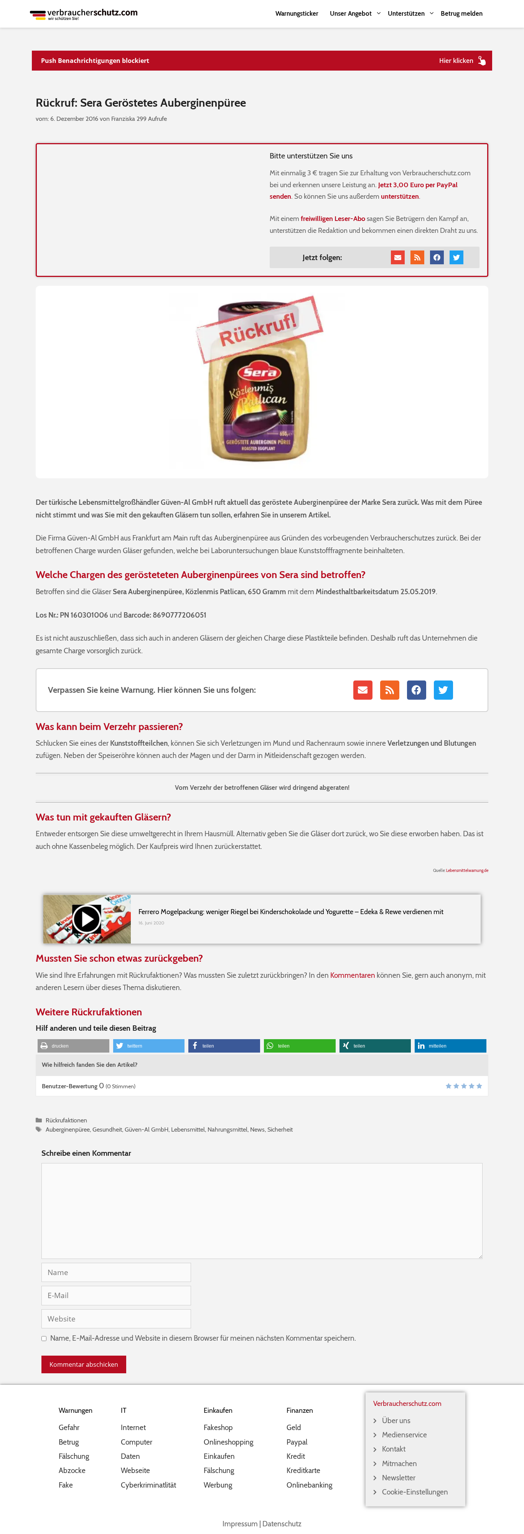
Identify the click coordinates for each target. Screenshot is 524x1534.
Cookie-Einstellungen (415, 1492)
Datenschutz (282, 1523)
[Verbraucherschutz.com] (83, 13)
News (257, 1129)
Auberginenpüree (68, 1129)
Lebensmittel (188, 1129)
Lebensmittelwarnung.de (467, 870)
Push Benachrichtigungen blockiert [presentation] (95, 60)
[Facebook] (437, 257)
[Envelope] (398, 257)
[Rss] (417, 257)
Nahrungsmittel (227, 1129)
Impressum (240, 1523)
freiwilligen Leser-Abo (333, 218)
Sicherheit (280, 1129)
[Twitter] (456, 257)
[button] (73, 1046)
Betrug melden (462, 13)
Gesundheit (107, 1129)
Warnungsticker (296, 13)
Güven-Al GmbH (146, 1129)
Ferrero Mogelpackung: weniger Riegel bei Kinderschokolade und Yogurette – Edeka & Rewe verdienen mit (290, 912)
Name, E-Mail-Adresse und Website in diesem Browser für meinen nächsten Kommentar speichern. (203, 1338)
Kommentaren (352, 975)
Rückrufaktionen (66, 1120)
